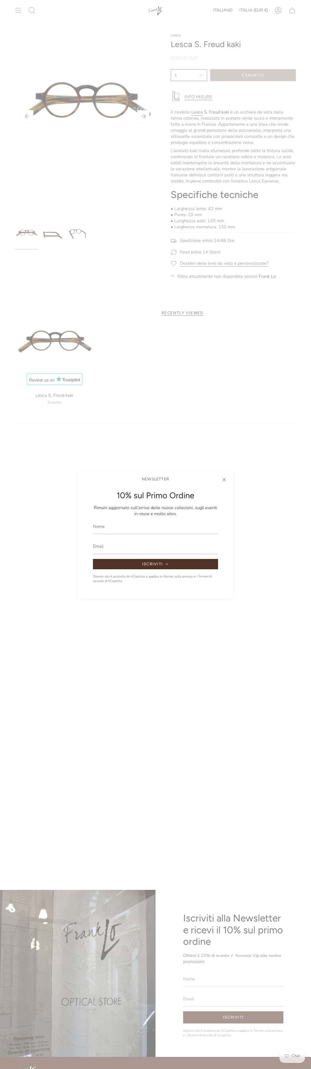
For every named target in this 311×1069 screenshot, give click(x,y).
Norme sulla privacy (178, 576)
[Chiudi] (224, 480)
